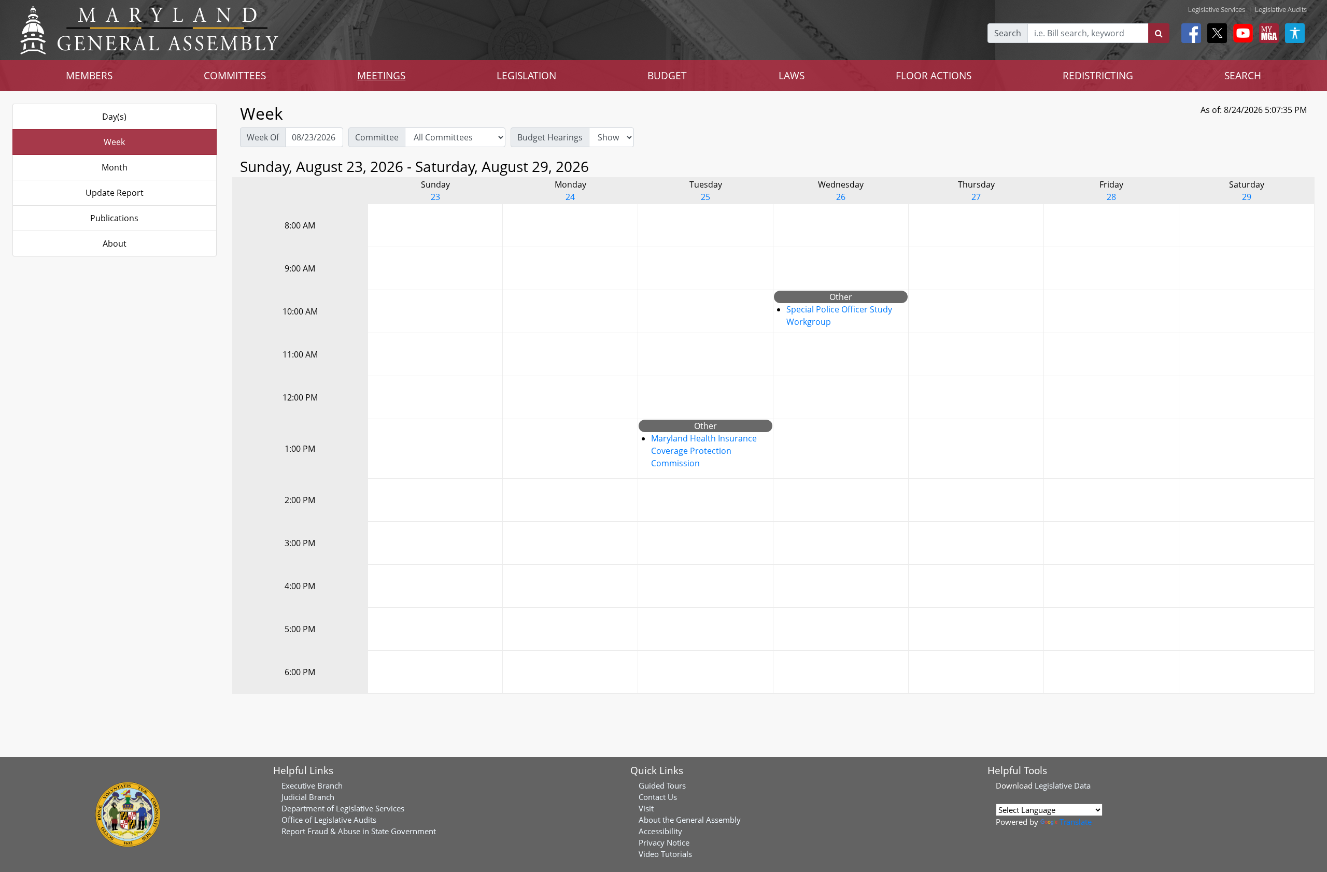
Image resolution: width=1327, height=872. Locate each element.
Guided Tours (662, 785)
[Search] (1158, 33)
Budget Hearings (550, 137)
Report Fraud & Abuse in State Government (358, 831)
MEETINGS (381, 75)
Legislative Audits (1281, 9)
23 (435, 197)
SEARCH (1242, 75)
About (114, 243)
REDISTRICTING (1098, 75)
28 (1111, 197)
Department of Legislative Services (342, 808)
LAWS (791, 75)
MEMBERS (89, 75)
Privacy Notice (664, 842)
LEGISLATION (526, 75)
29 (1246, 197)
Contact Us (658, 797)
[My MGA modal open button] (1267, 33)
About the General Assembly (690, 819)
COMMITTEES (235, 75)
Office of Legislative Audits (328, 819)
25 (705, 197)
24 (570, 197)
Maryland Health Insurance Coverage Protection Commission (704, 451)
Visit (646, 808)
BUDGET (667, 75)
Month (115, 167)
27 (976, 197)
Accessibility (660, 831)
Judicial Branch (307, 797)
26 (840, 197)
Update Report (115, 192)
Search (1007, 33)
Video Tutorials (665, 854)
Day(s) (114, 116)
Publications (114, 218)
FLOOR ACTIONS (933, 75)
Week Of (263, 137)
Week (114, 142)
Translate (1076, 822)
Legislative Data (1063, 785)
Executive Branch (312, 785)
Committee (377, 137)
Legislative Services (1216, 9)
